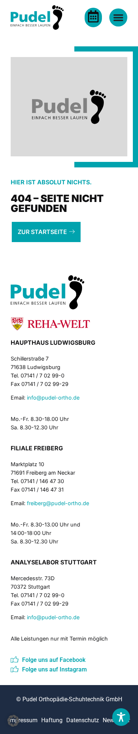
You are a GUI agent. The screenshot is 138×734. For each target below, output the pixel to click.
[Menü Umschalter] (118, 17)
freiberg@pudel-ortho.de (58, 503)
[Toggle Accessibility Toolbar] (121, 717)
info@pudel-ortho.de (53, 397)
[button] (13, 721)
